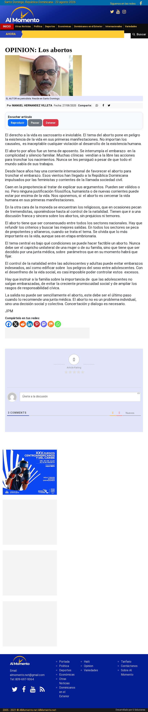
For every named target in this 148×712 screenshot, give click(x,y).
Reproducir (17, 122)
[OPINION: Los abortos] (43, 75)
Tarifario (126, 661)
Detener (51, 122)
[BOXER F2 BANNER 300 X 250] (30, 472)
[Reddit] (22, 324)
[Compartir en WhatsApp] (95, 105)
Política (38, 26)
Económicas (64, 26)
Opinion (88, 666)
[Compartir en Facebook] (101, 105)
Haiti (87, 661)
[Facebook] (8, 324)
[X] (15, 324)
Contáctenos (129, 666)
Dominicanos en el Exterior (88, 26)
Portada (64, 661)
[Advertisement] (47, 333)
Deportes (50, 26)
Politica (64, 666)
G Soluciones (138, 710)
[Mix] (51, 324)
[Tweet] (107, 105)
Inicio (7, 26)
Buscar (141, 34)
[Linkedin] (30, 324)
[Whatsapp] (58, 324)
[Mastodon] (44, 324)
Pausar (35, 122)
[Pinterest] (37, 324)
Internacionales (113, 26)
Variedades (131, 26)
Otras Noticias (23, 26)
